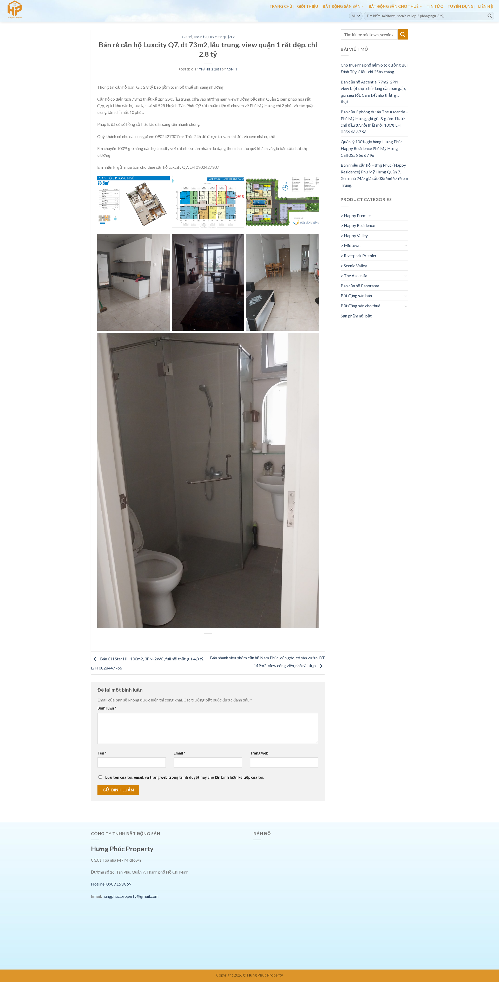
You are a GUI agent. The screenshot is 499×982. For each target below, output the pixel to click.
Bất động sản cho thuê (394, 6)
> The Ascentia (354, 275)
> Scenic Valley (354, 265)
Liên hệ (485, 6)
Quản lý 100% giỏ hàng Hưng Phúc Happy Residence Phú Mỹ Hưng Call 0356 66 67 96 (372, 148)
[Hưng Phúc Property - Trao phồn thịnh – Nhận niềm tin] (27, 11)
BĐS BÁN (200, 37)
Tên (101, 753)
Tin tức (435, 6)
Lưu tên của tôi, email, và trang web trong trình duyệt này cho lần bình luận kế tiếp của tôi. (184, 777)
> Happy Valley (354, 235)
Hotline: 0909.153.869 (111, 883)
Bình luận (106, 708)
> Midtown (350, 245)
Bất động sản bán (341, 6)
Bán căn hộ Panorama (360, 285)
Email (179, 753)
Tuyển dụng (461, 6)
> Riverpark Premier (359, 255)
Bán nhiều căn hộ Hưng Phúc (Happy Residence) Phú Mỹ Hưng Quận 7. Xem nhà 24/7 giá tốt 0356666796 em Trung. (374, 174)
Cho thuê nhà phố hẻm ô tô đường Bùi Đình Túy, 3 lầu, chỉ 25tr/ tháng (374, 68)
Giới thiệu (307, 6)
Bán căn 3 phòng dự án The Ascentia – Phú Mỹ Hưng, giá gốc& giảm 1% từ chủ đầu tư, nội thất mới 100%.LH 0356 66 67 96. (374, 121)
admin (232, 69)
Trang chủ (281, 6)
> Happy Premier (356, 215)
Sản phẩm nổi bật (356, 315)
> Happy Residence (358, 225)
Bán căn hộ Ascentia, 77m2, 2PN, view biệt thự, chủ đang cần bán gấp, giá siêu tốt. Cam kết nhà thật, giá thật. (373, 91)
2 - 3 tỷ (186, 37)
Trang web (259, 753)
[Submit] (489, 15)
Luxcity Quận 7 (221, 37)
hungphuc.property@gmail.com (131, 896)
